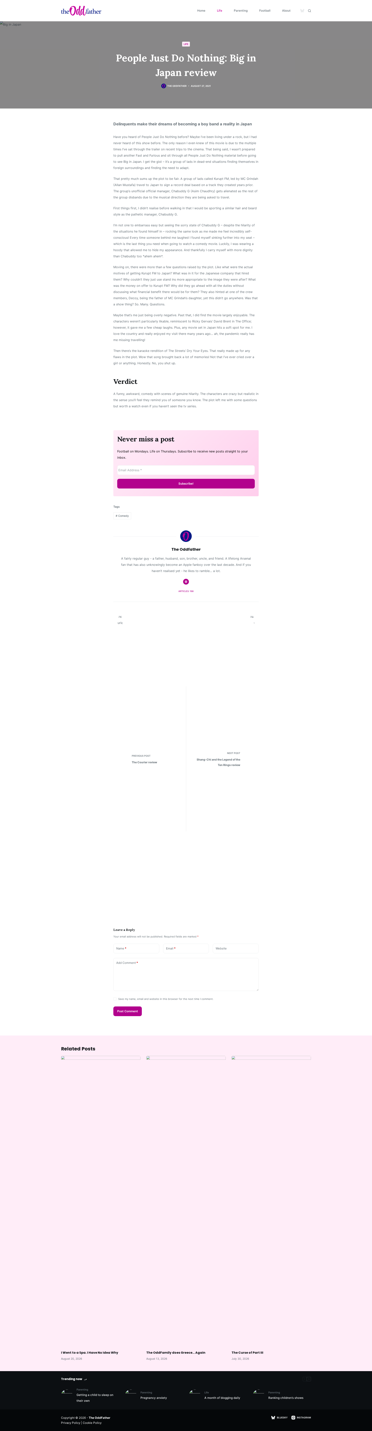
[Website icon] (186, 582)
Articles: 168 (186, 591)
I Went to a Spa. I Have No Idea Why (89, 1352)
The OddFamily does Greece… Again (175, 1352)
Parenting (241, 10)
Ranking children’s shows (285, 1398)
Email (171, 948)
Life (219, 10)
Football (264, 10)
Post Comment (127, 1011)
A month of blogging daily (222, 1398)
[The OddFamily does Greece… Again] (186, 1201)
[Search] (309, 10)
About (286, 10)
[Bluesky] (302, 11)
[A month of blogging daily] (195, 1395)
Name (121, 948)
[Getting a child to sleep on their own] (67, 1395)
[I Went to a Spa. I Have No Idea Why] (100, 1201)
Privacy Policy (70, 1423)
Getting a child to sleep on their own (95, 1398)
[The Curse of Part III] (271, 1201)
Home (201, 10)
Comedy (122, 515)
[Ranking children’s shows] (258, 1395)
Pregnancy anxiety (153, 1398)
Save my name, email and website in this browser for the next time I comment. (166, 998)
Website (221, 948)
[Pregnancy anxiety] (131, 1395)
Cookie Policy (92, 1423)
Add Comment (127, 963)
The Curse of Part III (247, 1352)
